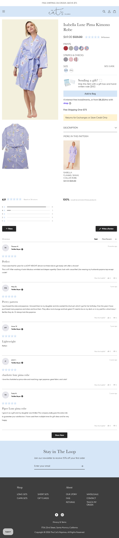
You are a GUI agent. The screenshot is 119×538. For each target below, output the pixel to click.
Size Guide (109, 66)
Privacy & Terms (59, 522)
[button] (104, 11)
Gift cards (43, 498)
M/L (71, 70)
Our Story (71, 494)
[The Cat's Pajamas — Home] (59, 11)
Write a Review (109, 229)
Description (70, 127)
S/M (66, 70)
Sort (96, 239)
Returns (70, 502)
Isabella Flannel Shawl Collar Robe (71, 175)
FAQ (68, 498)
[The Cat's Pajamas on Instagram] (62, 514)
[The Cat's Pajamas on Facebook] (56, 514)
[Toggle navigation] (3, 11)
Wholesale (93, 494)
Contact (91, 498)
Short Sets (43, 494)
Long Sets (22, 494)
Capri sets (22, 498)
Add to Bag (90, 93)
